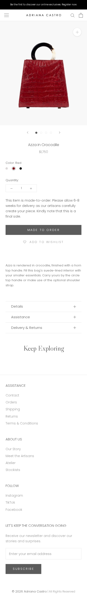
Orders (11, 402)
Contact (12, 395)
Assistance (20, 317)
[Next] (59, 132)
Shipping (13, 409)
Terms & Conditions (22, 423)
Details (17, 306)
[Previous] (27, 132)
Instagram (14, 495)
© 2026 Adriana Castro (29, 591)
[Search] (73, 15)
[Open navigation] (6, 15)
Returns (12, 416)
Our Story (13, 449)
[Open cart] (81, 15)
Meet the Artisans (20, 456)
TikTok (10, 502)
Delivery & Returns (26, 327)
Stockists (13, 470)
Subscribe (23, 569)
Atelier (11, 463)
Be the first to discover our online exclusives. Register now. (43, 4)
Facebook (14, 510)
